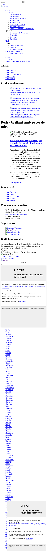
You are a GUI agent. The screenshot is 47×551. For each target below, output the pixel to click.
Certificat (13, 39)
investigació (14, 183)
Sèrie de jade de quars (18, 18)
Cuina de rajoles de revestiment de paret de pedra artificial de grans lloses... (25, 116)
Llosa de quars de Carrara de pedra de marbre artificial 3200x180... (23, 103)
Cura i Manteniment (17, 45)
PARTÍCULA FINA (17, 25)
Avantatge (13, 35)
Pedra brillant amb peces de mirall (22, 29)
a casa (7, 10)
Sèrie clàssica (15, 23)
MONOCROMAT (17, 27)
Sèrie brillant (14, 20)
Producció (13, 37)
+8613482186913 (7, 258)
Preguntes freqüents (17, 49)
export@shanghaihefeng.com (16, 214)
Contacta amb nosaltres (13, 51)
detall (20, 183)
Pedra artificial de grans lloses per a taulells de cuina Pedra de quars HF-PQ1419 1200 (26, 143)
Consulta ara (5, 250)
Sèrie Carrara (15, 16)
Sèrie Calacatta (15, 14)
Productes (9, 12)
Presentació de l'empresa (19, 33)
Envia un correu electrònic (10, 256)
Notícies (8, 41)
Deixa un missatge (16, 53)
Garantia (13, 47)
